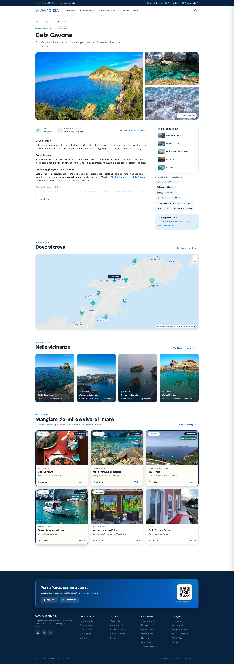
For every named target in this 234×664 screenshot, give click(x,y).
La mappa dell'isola (118, 629)
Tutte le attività (86, 621)
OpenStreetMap (188, 326)
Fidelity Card (173, 3)
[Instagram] (37, 632)
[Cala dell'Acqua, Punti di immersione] (98, 293)
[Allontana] (195, 261)
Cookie (171, 658)
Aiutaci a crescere (180, 634)
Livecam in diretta (70, 3)
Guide (126, 10)
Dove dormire (86, 629)
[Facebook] (44, 632)
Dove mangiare (86, 625)
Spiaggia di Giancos (165, 187)
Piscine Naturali (119, 177)
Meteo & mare (156, 3)
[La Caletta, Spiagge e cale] (82, 313)
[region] (117, 291)
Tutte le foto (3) (188, 116)
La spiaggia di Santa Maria (168, 198)
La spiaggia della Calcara (168, 203)
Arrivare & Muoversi (107, 10)
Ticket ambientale (149, 646)
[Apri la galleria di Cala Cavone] (89, 86)
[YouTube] (50, 632)
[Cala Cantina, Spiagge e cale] (93, 303)
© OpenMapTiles (171, 326)
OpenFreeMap (160, 326)
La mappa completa (186, 248)
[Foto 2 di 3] (172, 68)
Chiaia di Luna (163, 208)
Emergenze (146, 642)
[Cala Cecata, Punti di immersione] (126, 280)
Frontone (187, 203)
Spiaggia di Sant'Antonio (167, 182)
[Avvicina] (195, 257)
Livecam (145, 638)
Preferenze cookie (191, 658)
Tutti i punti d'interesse (184, 348)
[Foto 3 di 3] (172, 103)
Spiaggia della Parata (166, 192)
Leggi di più (43, 199)
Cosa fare (69, 10)
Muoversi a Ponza (149, 625)
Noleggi (83, 638)
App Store (51, 600)
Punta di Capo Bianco (183, 208)
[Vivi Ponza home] (47, 10)
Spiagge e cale (117, 625)
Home (37, 22)
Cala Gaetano (139, 177)
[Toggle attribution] (195, 326)
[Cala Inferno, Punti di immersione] (105, 316)
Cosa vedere (86, 10)
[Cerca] (195, 10)
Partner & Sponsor (180, 629)
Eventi (135, 10)
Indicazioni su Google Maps (132, 130)
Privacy (164, 658)
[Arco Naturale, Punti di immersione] (125, 301)
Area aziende (190, 3)
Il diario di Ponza (117, 634)
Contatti (175, 642)
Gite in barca (85, 634)
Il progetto (176, 621)
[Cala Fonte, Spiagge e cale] (135, 261)
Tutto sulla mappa (187, 425)
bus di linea (48, 180)
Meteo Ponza (147, 634)
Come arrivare (147, 621)
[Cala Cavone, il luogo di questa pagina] (114, 280)
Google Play (71, 600)
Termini (179, 658)
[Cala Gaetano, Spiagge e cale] (152, 280)
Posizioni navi (147, 629)
